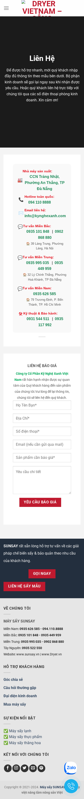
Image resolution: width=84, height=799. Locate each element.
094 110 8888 (39, 202)
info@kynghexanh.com (45, 216)
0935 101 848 (37, 231)
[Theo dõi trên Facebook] (8, 768)
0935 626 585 (44, 294)
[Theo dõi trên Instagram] (16, 768)
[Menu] (6, 8)
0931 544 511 (38, 319)
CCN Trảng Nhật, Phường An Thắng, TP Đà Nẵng (45, 183)
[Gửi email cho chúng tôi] (33, 768)
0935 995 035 (37, 263)
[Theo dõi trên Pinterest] (41, 768)
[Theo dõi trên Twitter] (24, 768)
